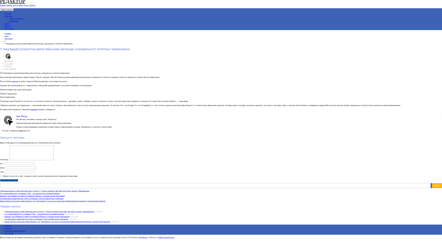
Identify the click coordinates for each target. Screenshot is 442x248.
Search (437, 186)
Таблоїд (8, 26)
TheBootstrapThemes (165, 237)
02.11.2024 (9, 64)
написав (14, 81)
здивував (33, 109)
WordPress (143, 237)
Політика (8, 14)
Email (2, 168)
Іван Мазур (9, 61)
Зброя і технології (16, 19)
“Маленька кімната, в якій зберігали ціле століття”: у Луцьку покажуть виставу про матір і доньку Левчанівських (44, 191)
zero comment (10, 69)
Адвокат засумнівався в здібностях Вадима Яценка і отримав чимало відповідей (32, 196)
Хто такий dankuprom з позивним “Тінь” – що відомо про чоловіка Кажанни (30, 193)
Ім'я (2, 164)
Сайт (2, 172)
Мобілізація (13, 21)
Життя (7, 24)
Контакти (8, 228)
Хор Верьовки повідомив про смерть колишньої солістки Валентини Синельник (31, 199)
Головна (8, 226)
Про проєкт (9, 29)
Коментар (4, 160)
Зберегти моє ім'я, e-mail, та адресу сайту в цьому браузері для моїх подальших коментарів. (40, 176)
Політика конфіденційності (15, 231)
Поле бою (8, 16)
